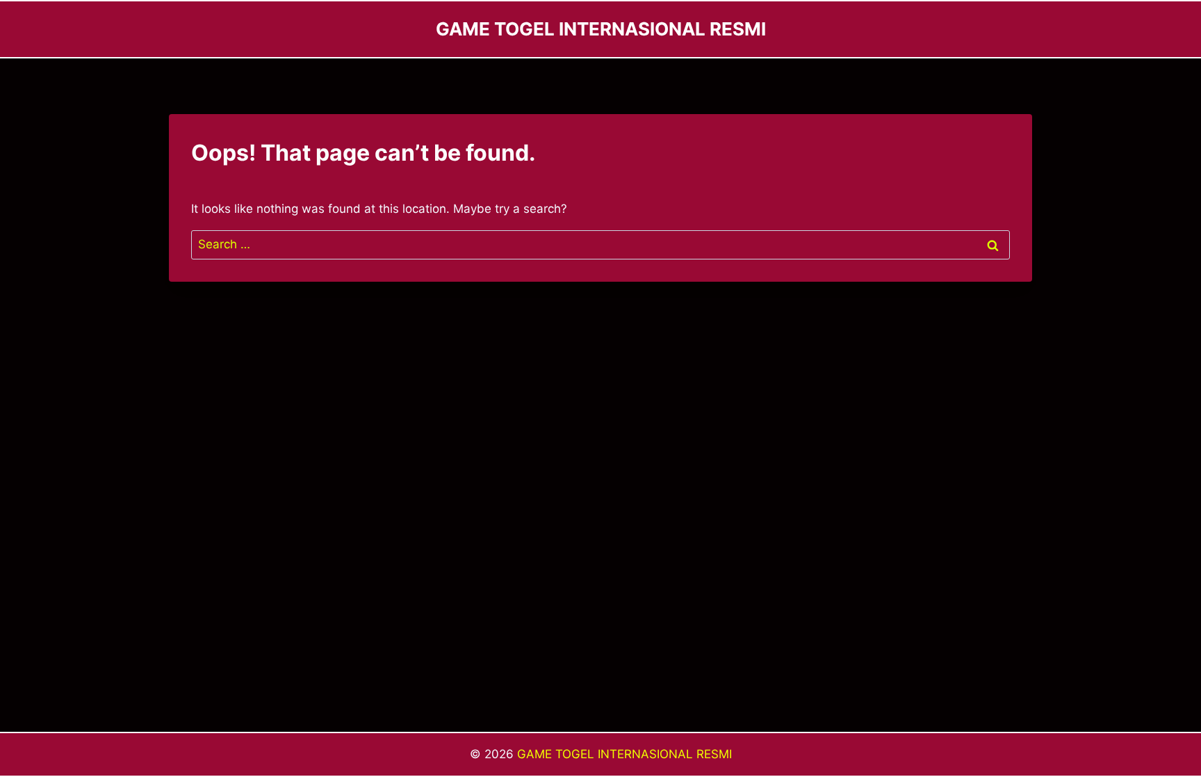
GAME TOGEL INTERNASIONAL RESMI (624, 754)
